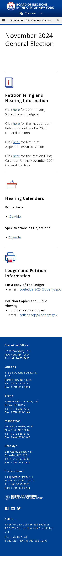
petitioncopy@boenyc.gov (38, 315)
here (16, 110)
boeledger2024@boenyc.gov (40, 289)
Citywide (15, 216)
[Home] (31, 4)
